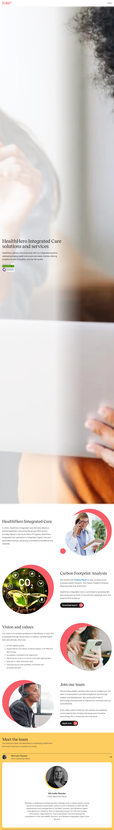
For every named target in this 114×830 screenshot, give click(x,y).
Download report (69, 605)
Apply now (67, 723)
